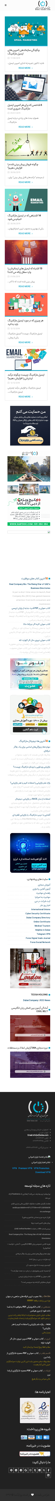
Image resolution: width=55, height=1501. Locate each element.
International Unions (40, 909)
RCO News (45, 1000)
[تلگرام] (20, 1470)
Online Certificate (42, 921)
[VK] (16, 1470)
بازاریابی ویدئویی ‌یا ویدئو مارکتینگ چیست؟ (31, 767)
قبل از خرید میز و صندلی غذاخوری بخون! (36, 1217)
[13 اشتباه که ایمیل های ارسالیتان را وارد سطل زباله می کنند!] (26, 251)
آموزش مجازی (44, 885)
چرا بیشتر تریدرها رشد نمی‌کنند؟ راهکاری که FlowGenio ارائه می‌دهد (29, 1196)
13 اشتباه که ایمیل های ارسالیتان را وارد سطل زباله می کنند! (25, 270)
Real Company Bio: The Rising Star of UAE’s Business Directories (29, 1236)
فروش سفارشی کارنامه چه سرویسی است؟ (35, 1282)
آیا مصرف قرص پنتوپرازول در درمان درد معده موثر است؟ (30, 1271)
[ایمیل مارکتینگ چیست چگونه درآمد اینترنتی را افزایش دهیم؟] (26, 359)
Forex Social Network (40, 942)
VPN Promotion (41, 1168)
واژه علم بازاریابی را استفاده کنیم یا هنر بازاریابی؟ (30, 783)
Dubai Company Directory (38, 917)
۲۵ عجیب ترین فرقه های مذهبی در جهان (24, 1296)
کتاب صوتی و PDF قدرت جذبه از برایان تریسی (31, 608)
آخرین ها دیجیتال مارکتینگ (32, 741)
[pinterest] (11, 1470)
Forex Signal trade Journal (38, 938)
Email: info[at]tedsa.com (38, 1135)
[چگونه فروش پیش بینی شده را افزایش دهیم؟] (26, 146)
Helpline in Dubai (42, 930)
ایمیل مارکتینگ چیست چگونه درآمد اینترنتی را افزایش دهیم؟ (26, 376)
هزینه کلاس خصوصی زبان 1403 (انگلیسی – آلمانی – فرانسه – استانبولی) (28, 1246)
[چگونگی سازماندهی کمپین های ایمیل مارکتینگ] (26, 30)
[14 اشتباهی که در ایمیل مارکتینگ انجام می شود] (26, 199)
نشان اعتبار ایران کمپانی (41, 1162)
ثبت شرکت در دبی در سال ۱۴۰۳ (39, 1259)
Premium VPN (25, 1168)
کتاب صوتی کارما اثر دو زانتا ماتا (36, 624)
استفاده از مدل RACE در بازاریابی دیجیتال (32, 799)
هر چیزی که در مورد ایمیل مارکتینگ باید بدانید (25, 322)
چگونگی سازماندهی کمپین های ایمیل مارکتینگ (24, 52)
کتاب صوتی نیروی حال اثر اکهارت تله (34, 640)
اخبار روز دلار (45, 905)
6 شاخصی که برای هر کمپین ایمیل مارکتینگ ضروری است (25, 107)
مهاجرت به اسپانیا (42, 897)
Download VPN (42, 1172)
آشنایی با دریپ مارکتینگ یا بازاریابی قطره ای (31, 815)
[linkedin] (48, 1475)
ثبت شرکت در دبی (42, 901)
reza (48, 1324)
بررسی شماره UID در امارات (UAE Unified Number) (32, 1229)
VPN (14, 1168)
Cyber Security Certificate (37, 913)
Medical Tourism (42, 926)
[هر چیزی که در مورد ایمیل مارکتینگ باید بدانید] (26, 304)
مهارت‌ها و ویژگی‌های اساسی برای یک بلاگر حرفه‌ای (33, 1254)
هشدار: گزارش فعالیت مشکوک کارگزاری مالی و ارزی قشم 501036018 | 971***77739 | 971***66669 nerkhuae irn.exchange (30, 1207)
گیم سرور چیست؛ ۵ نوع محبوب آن (38, 1265)
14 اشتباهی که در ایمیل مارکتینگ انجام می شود (24, 217)
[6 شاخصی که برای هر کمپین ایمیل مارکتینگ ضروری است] (26, 87)
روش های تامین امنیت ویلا (40, 1223)
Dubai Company (30, 1000)
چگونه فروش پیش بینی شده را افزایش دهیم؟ (23, 166)
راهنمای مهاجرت (43, 893)
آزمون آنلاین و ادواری (41, 889)
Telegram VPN (43, 934)
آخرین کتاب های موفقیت (33, 578)
